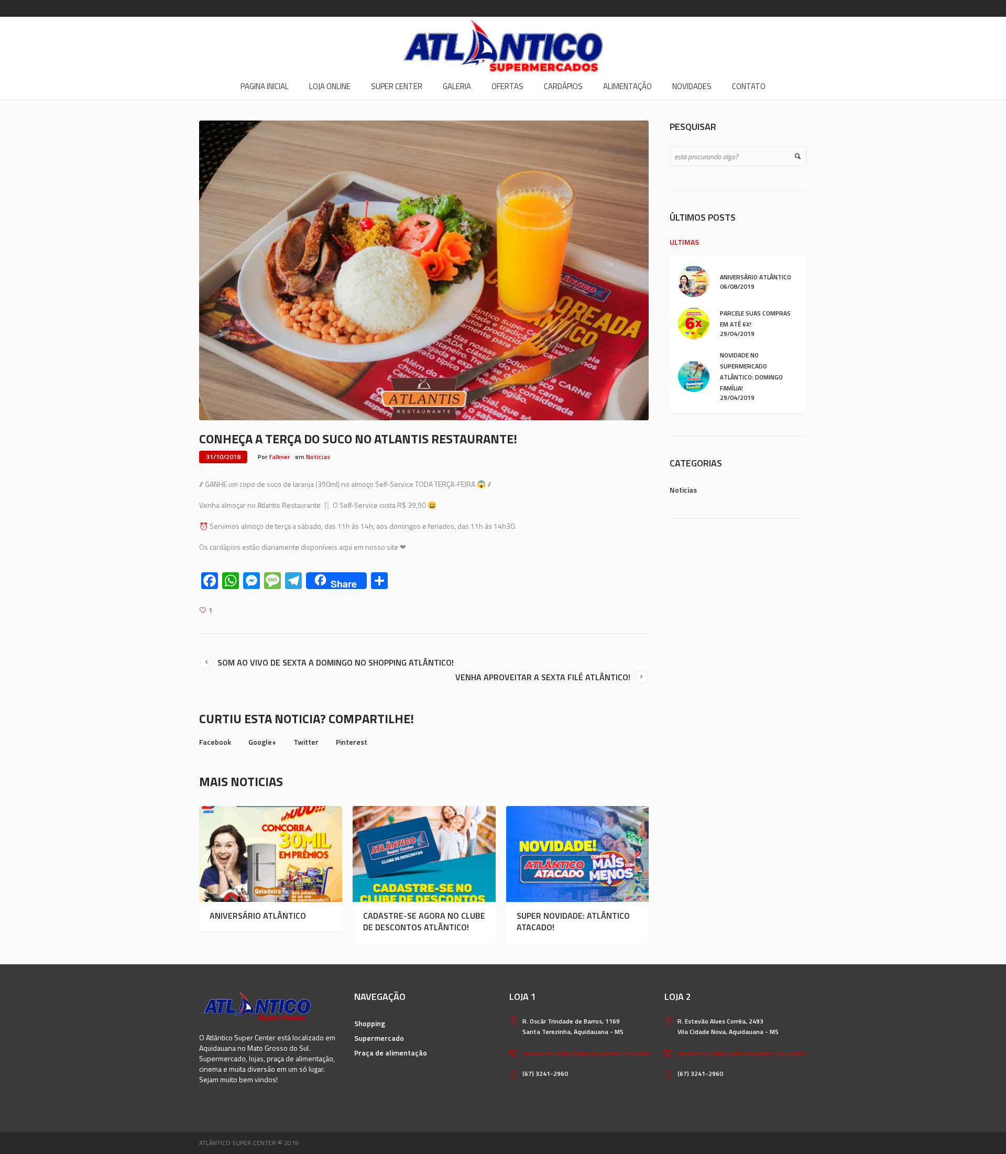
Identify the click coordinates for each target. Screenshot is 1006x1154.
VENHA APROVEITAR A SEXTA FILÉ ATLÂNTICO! (542, 677)
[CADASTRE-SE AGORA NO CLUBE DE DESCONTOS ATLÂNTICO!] (424, 854)
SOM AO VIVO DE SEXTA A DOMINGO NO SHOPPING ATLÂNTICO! (335, 662)
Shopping (369, 1023)
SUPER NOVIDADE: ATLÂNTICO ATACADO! (573, 921)
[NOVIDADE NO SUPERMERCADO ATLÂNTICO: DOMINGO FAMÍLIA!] (693, 375)
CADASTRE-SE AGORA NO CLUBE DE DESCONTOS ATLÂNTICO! (424, 921)
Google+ (262, 741)
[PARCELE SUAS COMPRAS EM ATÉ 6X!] (693, 322)
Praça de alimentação (390, 1052)
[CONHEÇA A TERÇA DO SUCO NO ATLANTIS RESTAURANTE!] (424, 269)
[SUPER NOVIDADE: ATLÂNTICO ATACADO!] (577, 854)
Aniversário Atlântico (258, 915)
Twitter (306, 741)
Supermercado (379, 1037)
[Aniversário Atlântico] (270, 854)
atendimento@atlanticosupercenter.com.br (587, 1053)
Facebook (215, 741)
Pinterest (351, 741)
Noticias (318, 457)
